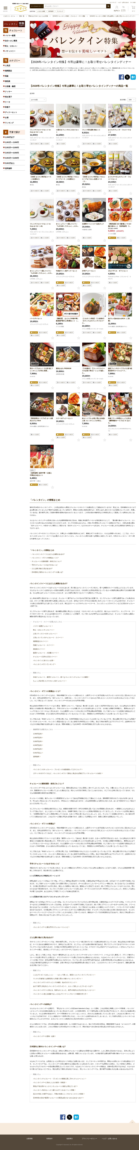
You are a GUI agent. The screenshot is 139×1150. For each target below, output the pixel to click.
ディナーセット (11, 112)
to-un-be (32, 376)
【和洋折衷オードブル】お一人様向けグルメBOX (41, 419)
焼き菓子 (8, 97)
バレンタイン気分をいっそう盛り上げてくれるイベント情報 (54, 1090)
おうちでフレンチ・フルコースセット (119, 131)
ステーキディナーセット (64, 418)
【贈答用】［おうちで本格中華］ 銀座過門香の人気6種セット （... (67, 320)
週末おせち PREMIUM (63, 368)
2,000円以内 (37, 737)
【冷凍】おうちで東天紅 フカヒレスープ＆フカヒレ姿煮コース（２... (93, 179)
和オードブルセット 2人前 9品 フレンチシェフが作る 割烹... (41, 370)
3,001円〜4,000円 (12, 153)
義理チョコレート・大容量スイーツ (45, 653)
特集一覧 (21, 16)
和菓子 (7, 107)
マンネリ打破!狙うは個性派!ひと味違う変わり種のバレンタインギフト (57, 978)
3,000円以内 (37, 741)
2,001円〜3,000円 (12, 147)
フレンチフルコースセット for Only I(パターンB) (40, 225)
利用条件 (49, 1138)
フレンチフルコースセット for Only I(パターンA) (40, 131)
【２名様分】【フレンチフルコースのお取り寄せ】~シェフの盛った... (93, 371)
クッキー (8, 91)
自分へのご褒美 (11, 41)
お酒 (6, 117)
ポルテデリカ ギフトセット (118, 271)
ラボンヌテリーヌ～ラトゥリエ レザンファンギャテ (42, 139)
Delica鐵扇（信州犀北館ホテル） (118, 326)
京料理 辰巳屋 (60, 374)
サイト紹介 (133, 2)
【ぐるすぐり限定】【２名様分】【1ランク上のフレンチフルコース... (93, 321)
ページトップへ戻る (132, 1121)
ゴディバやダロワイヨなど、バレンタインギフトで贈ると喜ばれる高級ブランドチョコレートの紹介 (67, 773)
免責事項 (69, 1138)
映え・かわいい (11, 46)
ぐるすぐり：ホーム (9, 16)
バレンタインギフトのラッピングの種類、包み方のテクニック (54, 982)
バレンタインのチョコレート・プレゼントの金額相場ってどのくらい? (57, 769)
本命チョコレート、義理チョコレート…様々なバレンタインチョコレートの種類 (60, 677)
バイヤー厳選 (10, 35)
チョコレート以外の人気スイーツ (44, 657)
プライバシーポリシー (89, 1138)
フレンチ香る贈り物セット (91, 130)
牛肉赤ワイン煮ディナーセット (66, 271)
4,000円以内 (37, 745)
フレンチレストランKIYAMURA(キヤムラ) (119, 430)
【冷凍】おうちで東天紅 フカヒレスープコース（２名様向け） (67, 178)
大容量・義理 (10, 86)
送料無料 (51, 11)
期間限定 (8, 71)
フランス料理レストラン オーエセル (92, 329)
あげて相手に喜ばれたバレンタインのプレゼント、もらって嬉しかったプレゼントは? (62, 986)
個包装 (7, 81)
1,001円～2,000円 (12, 142)
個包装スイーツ (38, 649)
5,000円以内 (37, 749)
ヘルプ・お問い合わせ (123, 2)
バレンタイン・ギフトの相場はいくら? (45, 558)
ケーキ (7, 102)
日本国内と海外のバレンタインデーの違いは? (47, 572)
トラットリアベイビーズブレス (65, 276)
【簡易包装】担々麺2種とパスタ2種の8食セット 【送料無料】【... (119, 225)
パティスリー (10, 51)
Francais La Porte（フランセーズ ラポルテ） (119, 278)
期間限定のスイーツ (40, 641)
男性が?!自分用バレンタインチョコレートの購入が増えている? (55, 1086)
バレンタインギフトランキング (44, 664)
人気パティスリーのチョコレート (44, 634)
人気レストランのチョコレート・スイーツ (47, 637)
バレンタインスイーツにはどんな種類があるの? (48, 554)
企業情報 (29, 1138)
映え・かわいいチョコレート (43, 630)
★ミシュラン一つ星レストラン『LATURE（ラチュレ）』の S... (67, 225)
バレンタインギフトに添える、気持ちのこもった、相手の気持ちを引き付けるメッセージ (63, 990)
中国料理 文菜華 (87, 229)
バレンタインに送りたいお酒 (43, 660)
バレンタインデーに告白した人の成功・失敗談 (49, 1082)
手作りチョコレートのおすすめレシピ (45, 565)
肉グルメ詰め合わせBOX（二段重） (119, 320)
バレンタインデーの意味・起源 (44, 1036)
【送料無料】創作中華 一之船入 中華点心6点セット (41, 474)
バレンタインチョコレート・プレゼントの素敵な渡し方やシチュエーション (59, 1079)
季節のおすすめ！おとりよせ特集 (38, 16)
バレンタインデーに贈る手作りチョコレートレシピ (51, 927)
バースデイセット (36, 318)
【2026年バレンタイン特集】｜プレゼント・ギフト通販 (68, 16)
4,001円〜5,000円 (12, 158)
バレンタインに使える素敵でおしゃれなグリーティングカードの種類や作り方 (60, 994)
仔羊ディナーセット (89, 271)
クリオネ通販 (112, 234)
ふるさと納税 (41, 11)
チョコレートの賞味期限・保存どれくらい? (46, 561)
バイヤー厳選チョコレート (42, 626)
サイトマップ (113, 2)
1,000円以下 (10, 137)
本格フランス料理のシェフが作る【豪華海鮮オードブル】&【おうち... (119, 420)
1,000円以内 (37, 734)
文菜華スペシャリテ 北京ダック (93, 224)
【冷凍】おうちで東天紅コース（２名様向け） (40, 178)
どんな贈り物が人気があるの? (42, 568)
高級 (6, 76)
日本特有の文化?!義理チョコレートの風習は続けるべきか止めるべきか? (58, 1098)
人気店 (7, 65)
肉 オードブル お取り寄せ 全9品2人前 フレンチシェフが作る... (93, 419)
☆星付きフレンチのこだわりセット (67, 131)
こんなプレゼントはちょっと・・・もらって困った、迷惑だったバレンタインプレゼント (63, 975)
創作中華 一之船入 (35, 481)
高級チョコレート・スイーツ (43, 645)
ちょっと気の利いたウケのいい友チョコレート (49, 681)
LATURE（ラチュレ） (62, 232)
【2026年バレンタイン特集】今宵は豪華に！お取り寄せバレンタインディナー (112, 16)
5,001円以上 (37, 753)
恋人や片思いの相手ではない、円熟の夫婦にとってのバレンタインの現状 (58, 1094)
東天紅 (32, 185)
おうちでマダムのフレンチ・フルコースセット (119, 178)
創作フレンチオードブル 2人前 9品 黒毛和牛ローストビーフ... (120, 370)
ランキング (60, 11)
